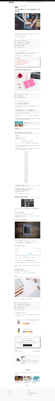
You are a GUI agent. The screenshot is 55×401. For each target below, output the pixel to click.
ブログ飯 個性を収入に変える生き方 (27, 329)
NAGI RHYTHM (11, 2)
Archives (9, 396)
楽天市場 (28, 323)
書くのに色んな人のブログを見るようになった (22, 60)
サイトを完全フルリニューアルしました (50, 0)
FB (27, 370)
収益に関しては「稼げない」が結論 (21, 64)
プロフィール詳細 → (23, 363)
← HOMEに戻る (27, 385)
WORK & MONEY (17, 5)
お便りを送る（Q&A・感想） (27, 345)
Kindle (24, 331)
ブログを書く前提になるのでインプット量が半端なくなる (23, 61)
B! (29, 370)
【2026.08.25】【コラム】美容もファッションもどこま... (38, 0)
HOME (15, 5)
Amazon (24, 323)
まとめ (17, 65)
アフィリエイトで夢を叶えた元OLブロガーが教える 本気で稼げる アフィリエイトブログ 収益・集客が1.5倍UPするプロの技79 (31, 320)
